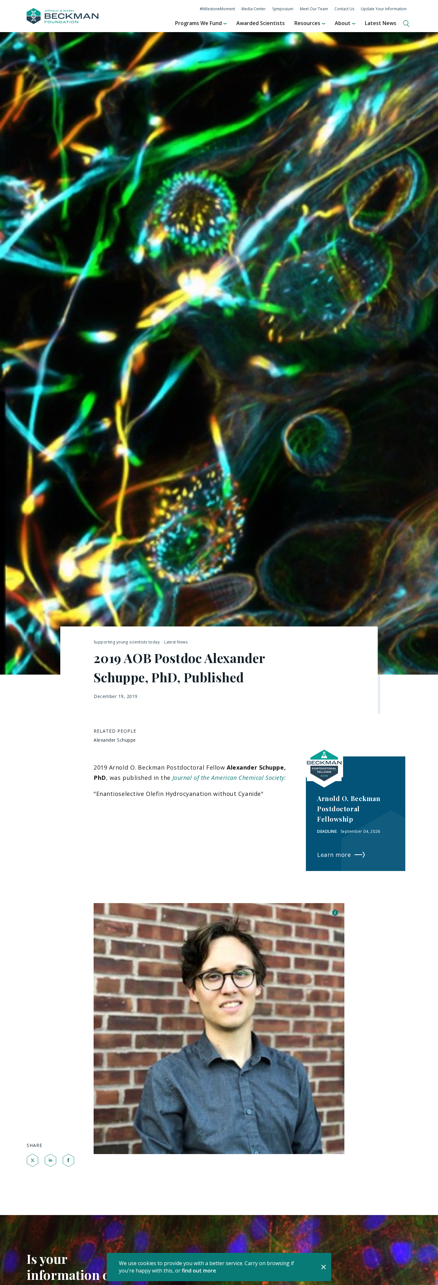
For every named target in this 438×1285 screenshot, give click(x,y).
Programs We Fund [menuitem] (198, 23)
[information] (335, 914)
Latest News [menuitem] (380, 23)
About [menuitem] (342, 23)
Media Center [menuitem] (253, 9)
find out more (199, 1270)
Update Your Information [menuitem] (384, 9)
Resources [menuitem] (307, 23)
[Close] (323, 1267)
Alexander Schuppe (115, 740)
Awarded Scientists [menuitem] (260, 23)
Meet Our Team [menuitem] (314, 9)
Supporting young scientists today (127, 642)
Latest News (176, 642)
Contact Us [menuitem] (344, 9)
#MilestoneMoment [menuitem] (217, 9)
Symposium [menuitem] (282, 9)
